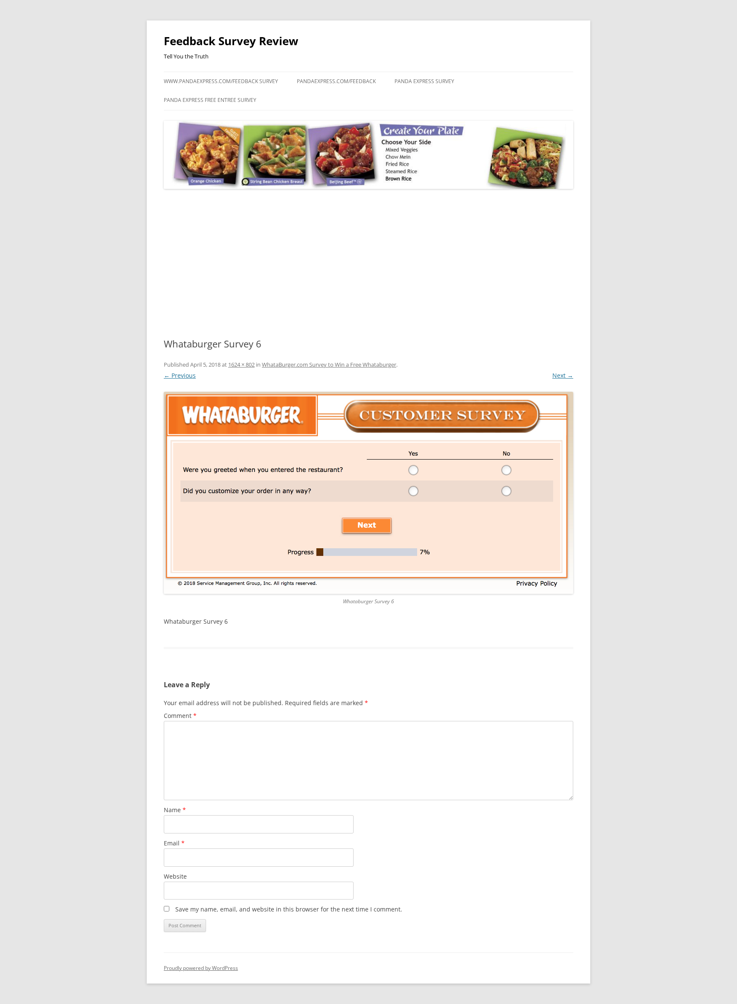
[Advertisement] (368, 264)
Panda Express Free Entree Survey (210, 100)
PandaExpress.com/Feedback (336, 81)
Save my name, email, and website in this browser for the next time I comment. (288, 909)
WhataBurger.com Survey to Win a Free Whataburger (329, 364)
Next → (562, 375)
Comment (180, 716)
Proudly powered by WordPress (201, 968)
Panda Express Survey (424, 81)
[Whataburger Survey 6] (368, 493)
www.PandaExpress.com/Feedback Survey (221, 81)
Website (175, 876)
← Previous (180, 375)
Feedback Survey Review (231, 41)
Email (174, 843)
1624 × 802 (241, 364)
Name (175, 810)
